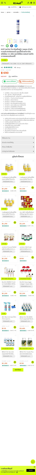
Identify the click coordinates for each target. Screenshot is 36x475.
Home (2, 12)
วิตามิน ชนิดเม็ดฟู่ (25, 12)
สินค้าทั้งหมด (18, 370)
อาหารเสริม (16, 12)
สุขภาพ (8, 12)
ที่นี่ (17, 472)
